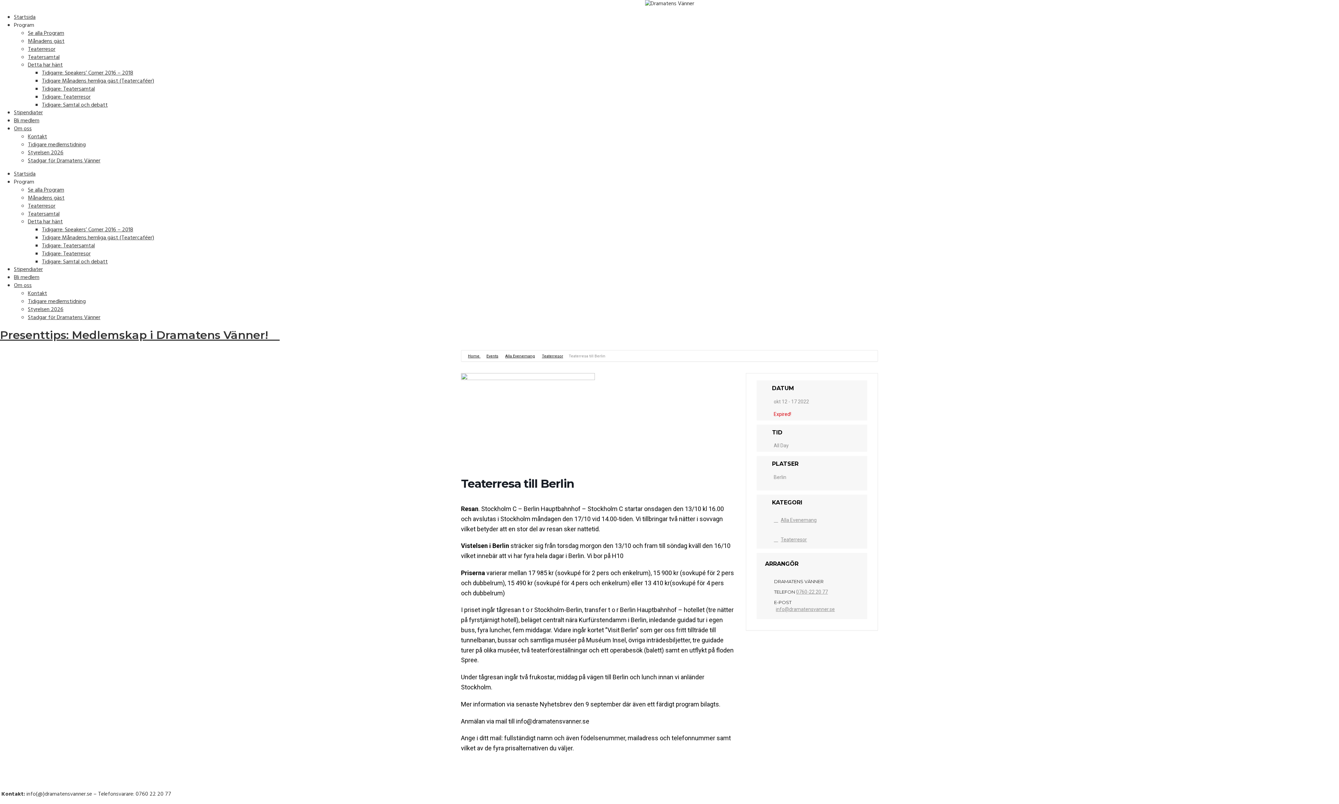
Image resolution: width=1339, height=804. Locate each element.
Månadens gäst (46, 41)
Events (492, 356)
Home (474, 356)
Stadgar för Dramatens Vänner (64, 160)
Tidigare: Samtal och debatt (75, 105)
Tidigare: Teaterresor (66, 97)
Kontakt (37, 136)
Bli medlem (26, 120)
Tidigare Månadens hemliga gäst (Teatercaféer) (98, 81)
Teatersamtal (44, 57)
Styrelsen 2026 (45, 152)
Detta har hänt (45, 65)
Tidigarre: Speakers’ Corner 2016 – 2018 (87, 73)
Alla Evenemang (520, 356)
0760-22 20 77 (812, 592)
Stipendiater (28, 112)
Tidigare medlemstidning (57, 144)
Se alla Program (46, 33)
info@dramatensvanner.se (805, 609)
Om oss (23, 128)
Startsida (25, 17)
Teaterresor (41, 49)
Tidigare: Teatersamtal (68, 89)
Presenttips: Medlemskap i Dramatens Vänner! (135, 335)
